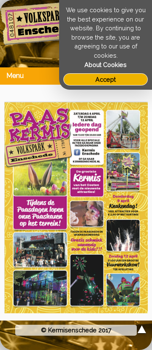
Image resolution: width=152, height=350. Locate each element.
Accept (105, 79)
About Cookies (105, 64)
